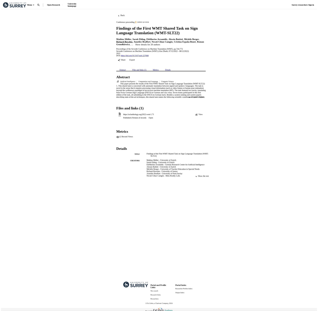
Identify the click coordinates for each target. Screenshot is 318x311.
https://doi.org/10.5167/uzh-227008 (135, 56)
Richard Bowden (124, 42)
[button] (199, 114)
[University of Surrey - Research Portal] (14, 5)
